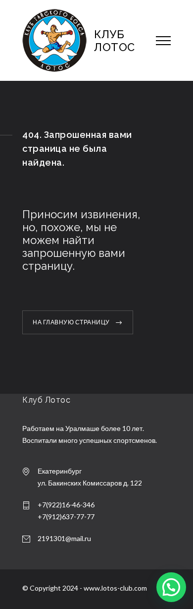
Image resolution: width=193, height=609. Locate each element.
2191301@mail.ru (64, 538)
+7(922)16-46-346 (66, 504)
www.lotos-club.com (115, 588)
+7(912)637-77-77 (66, 516)
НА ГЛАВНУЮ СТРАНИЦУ (71, 322)
